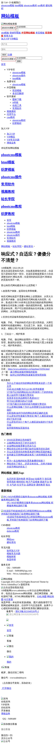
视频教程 (8, 191)
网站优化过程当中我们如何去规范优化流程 (28, 449)
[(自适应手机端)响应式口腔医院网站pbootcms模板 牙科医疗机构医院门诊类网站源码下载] (27, 514)
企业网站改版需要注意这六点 (21, 446)
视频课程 (11, 111)
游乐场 (48, 479)
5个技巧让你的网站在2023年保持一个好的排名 (30, 392)
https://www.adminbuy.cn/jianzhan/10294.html (29, 369)
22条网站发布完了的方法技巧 (21, 443)
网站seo (10, 539)
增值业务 (11, 143)
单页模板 (40, 33)
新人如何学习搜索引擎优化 (20, 395)
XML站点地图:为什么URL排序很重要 (25, 389)
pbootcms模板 (7, 5)
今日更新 (8, 599)
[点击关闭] (1, 696)
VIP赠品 (14, 39)
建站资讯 (28, 246)
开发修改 (5, 710)
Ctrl (5, 2)
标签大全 (8, 36)
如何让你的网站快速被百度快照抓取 (28, 375)
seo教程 (41, 5)
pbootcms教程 (30, 5)
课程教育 (40, 485)
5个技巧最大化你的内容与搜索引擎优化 (26, 404)
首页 (3, 64)
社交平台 (21, 485)
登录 (4, 55)
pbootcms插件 (19, 75)
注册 (10, 54)
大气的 (13, 485)
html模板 (19, 5)
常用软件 (16, 108)
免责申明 (11, 559)
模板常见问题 (13, 553)
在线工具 (16, 105)
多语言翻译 (18, 93)
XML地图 (42, 596)
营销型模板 (15, 33)
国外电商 (20, 479)
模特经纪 (20, 482)
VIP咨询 (5, 704)
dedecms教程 (13, 531)
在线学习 (39, 479)
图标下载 (16, 99)
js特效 (15, 102)
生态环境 (11, 479)
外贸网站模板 (28, 33)
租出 (48, 485)
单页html (30, 479)
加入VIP (5, 39)
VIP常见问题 (13, 140)
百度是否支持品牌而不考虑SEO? (23, 398)
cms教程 (11, 117)
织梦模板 (8, 169)
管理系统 (11, 482)
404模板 (5, 33)
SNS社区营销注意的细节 (19, 440)
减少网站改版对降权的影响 (23, 372)
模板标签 (11, 556)
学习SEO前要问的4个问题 (20, 401)
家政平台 (44, 482)
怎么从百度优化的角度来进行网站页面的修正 (29, 452)
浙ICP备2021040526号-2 (27, 611)
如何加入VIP (13, 550)
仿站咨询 (5, 707)
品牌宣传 (31, 485)
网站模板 (10, 16)
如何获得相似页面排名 (18, 428)
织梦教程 (16, 123)
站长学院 (8, 199)
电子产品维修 (32, 482)
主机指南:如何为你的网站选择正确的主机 (27, 413)
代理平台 (11, 114)
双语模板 (16, 90)
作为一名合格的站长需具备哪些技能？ (26, 461)
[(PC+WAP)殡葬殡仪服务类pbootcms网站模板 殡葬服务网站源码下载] (27, 499)
